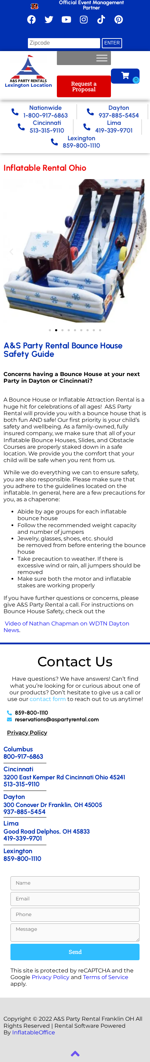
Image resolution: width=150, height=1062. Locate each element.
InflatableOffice (33, 1032)
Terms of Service (105, 977)
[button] (11, 251)
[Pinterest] (118, 19)
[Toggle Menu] (101, 58)
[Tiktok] (101, 19)
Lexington (17, 851)
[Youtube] (66, 19)
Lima (10, 823)
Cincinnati (18, 769)
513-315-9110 (21, 784)
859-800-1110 (22, 859)
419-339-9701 (22, 838)
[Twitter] (49, 19)
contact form (48, 699)
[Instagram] (83, 19)
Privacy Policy (27, 732)
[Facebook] (31, 19)
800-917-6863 (23, 756)
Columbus (18, 749)
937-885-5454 (24, 812)
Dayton (14, 797)
